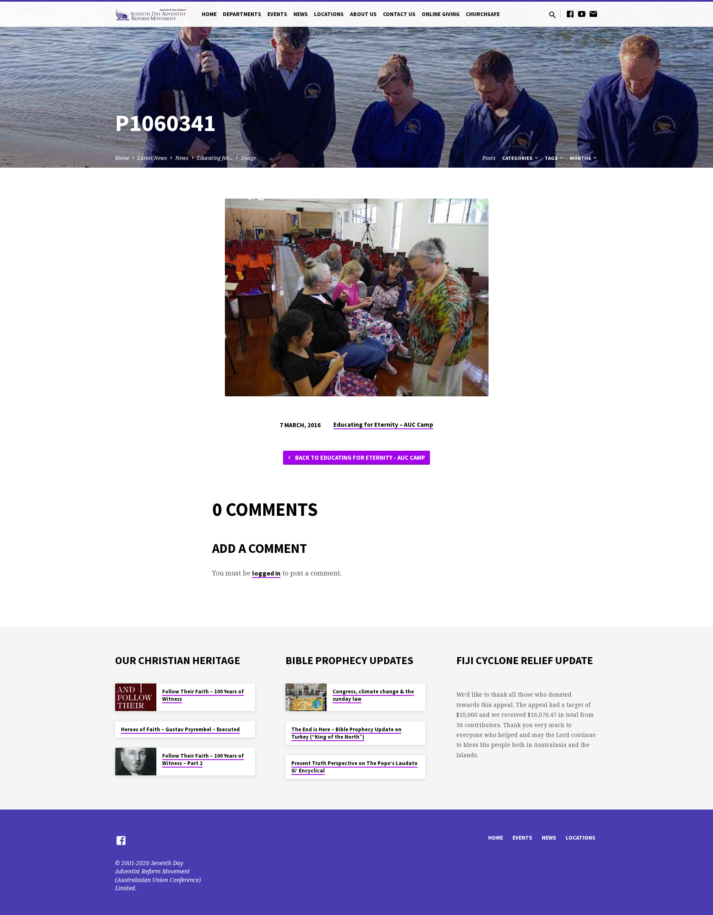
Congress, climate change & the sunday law (373, 695)
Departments (242, 14)
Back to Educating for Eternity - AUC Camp (359, 457)
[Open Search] (552, 15)
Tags (552, 158)
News (300, 14)
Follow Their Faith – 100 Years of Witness (203, 695)
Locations (329, 14)
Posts (489, 157)
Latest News (152, 157)
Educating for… (215, 157)
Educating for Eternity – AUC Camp (383, 424)
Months (581, 158)
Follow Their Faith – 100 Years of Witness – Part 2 (203, 759)
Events (277, 14)
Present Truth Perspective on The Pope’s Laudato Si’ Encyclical (354, 767)
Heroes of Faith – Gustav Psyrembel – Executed (180, 729)
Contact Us (399, 14)
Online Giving (441, 14)
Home (209, 14)
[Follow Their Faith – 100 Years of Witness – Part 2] (135, 761)
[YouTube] (581, 14)
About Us (363, 14)
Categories (518, 158)
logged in (266, 573)
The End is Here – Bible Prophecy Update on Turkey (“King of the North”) (346, 733)
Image (248, 157)
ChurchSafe (483, 14)
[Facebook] (570, 14)
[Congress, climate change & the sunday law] (306, 697)
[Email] (593, 14)
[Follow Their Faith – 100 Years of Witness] (135, 697)
